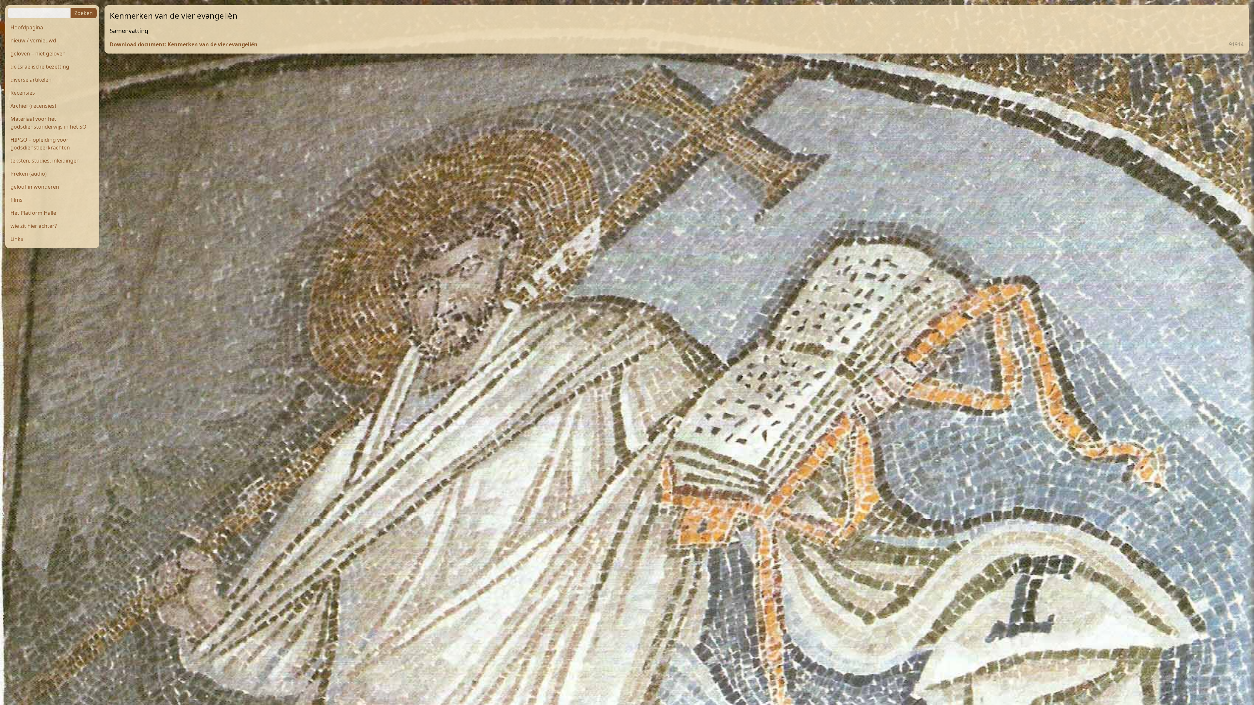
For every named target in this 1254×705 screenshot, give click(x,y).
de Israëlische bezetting (39, 66)
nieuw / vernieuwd (33, 40)
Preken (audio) (28, 173)
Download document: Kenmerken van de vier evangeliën (184, 44)
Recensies (22, 92)
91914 (1236, 44)
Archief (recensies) (33, 105)
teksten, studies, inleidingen (45, 160)
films (16, 199)
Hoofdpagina (26, 27)
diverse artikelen (31, 79)
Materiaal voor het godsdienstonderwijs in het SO (48, 122)
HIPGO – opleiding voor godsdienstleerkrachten (40, 143)
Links (16, 239)
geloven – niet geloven (38, 53)
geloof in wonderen (34, 186)
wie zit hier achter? (33, 225)
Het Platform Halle (33, 212)
